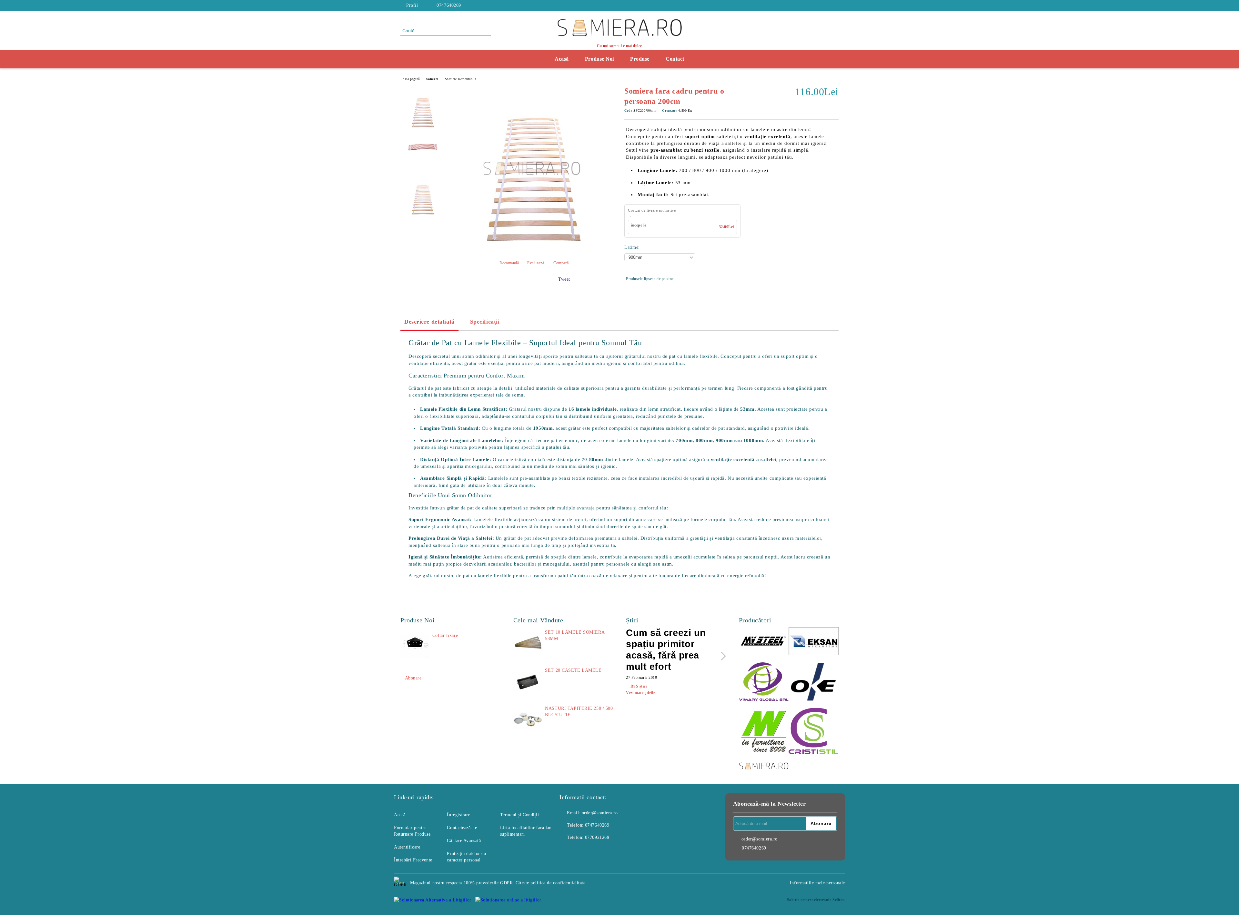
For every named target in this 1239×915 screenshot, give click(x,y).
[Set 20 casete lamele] (527, 681)
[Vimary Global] (764, 682)
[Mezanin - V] (764, 732)
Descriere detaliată (429, 321)
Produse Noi (599, 59)
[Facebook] (835, 5)
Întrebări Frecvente (413, 860)
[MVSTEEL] (764, 642)
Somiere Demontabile (461, 79)
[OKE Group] (814, 682)
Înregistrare (458, 814)
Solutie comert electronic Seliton (816, 900)
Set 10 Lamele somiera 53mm (574, 635)
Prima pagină (410, 79)
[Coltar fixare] (414, 646)
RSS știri (638, 686)
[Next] (721, 656)
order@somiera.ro (600, 812)
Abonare (413, 678)
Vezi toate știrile (640, 692)
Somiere (432, 79)
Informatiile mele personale (817, 882)
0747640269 (449, 5)
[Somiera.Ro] (764, 766)
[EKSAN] (814, 642)
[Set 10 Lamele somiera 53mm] (527, 643)
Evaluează (535, 263)
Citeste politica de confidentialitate (551, 882)
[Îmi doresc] (834, 279)
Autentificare (407, 847)
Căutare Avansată (464, 840)
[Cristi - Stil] (814, 732)
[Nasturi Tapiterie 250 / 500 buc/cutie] (527, 719)
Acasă (562, 59)
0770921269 (597, 837)
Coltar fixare (445, 635)
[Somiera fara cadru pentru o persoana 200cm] (531, 248)
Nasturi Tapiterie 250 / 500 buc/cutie (579, 711)
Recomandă (509, 263)
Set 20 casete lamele (573, 670)
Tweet (564, 279)
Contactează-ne (462, 827)
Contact (675, 59)
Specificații (485, 321)
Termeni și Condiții (519, 814)
